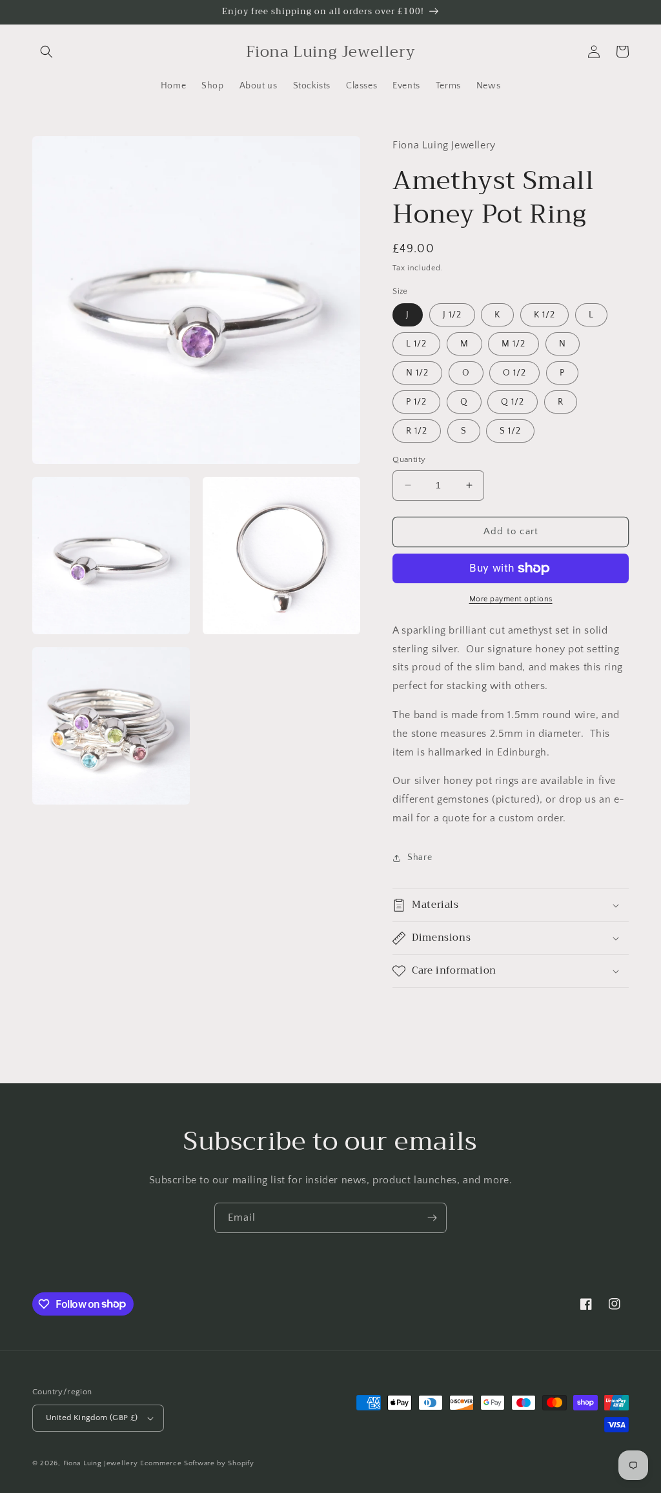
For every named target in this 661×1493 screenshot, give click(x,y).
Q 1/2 (512, 402)
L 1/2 (416, 344)
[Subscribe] (432, 1218)
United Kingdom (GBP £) (92, 1417)
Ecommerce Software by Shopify (197, 1463)
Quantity (408, 459)
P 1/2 (416, 402)
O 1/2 (514, 373)
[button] (46, 51)
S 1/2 (510, 431)
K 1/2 (544, 315)
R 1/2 (416, 431)
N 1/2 (417, 373)
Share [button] (419, 857)
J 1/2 (452, 315)
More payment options (511, 599)
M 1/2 (513, 344)
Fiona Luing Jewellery (100, 1463)
